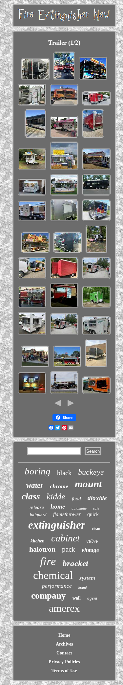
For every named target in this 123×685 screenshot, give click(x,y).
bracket (75, 563)
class (31, 496)
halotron (42, 549)
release (37, 507)
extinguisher (56, 525)
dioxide (97, 497)
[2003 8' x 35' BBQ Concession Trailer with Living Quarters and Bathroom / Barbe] (64, 393)
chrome (59, 486)
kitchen (38, 540)
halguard (38, 514)
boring (38, 471)
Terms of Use (64, 670)
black (64, 472)
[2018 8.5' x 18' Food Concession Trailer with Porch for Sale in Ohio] (32, 220)
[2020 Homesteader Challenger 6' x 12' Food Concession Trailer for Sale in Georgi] (96, 253)
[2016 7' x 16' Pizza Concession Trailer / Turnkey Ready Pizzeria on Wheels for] (67, 253)
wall (76, 598)
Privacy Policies (64, 661)
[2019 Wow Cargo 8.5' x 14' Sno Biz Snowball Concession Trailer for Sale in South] (96, 220)
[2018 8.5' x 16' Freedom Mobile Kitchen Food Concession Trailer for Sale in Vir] (35, 79)
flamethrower (67, 514)
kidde (56, 496)
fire (48, 561)
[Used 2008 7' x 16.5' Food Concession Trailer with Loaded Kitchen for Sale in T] (96, 334)
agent (92, 598)
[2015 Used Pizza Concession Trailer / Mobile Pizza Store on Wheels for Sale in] (32, 169)
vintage (90, 550)
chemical (53, 575)
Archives (64, 644)
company (48, 596)
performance (57, 586)
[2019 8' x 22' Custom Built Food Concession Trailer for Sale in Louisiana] (35, 253)
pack (68, 549)
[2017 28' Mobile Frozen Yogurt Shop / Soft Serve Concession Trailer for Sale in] (64, 137)
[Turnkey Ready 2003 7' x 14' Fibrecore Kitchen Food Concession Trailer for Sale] (64, 169)
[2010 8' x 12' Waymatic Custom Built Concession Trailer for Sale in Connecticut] (32, 195)
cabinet (65, 538)
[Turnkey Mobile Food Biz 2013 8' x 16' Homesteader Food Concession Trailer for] (32, 105)
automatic (79, 508)
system (87, 578)
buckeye (91, 472)
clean (96, 528)
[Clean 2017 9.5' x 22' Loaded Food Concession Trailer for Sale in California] (93, 79)
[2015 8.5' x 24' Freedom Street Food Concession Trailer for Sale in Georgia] (96, 367)
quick (93, 514)
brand (82, 587)
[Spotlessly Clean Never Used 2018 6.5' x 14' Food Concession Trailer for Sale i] (32, 334)
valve (92, 541)
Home (64, 635)
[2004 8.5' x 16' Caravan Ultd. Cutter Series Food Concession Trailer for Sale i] (64, 195)
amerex (64, 608)
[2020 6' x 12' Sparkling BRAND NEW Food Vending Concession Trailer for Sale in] (64, 307)
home (58, 506)
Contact (64, 653)
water (34, 485)
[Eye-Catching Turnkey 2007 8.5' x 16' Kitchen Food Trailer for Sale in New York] (96, 278)
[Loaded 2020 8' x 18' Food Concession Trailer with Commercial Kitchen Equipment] (64, 105)
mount (88, 484)
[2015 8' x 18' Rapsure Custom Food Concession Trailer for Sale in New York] (96, 169)
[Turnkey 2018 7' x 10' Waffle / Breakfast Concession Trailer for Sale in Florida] (32, 393)
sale (96, 508)
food (76, 498)
